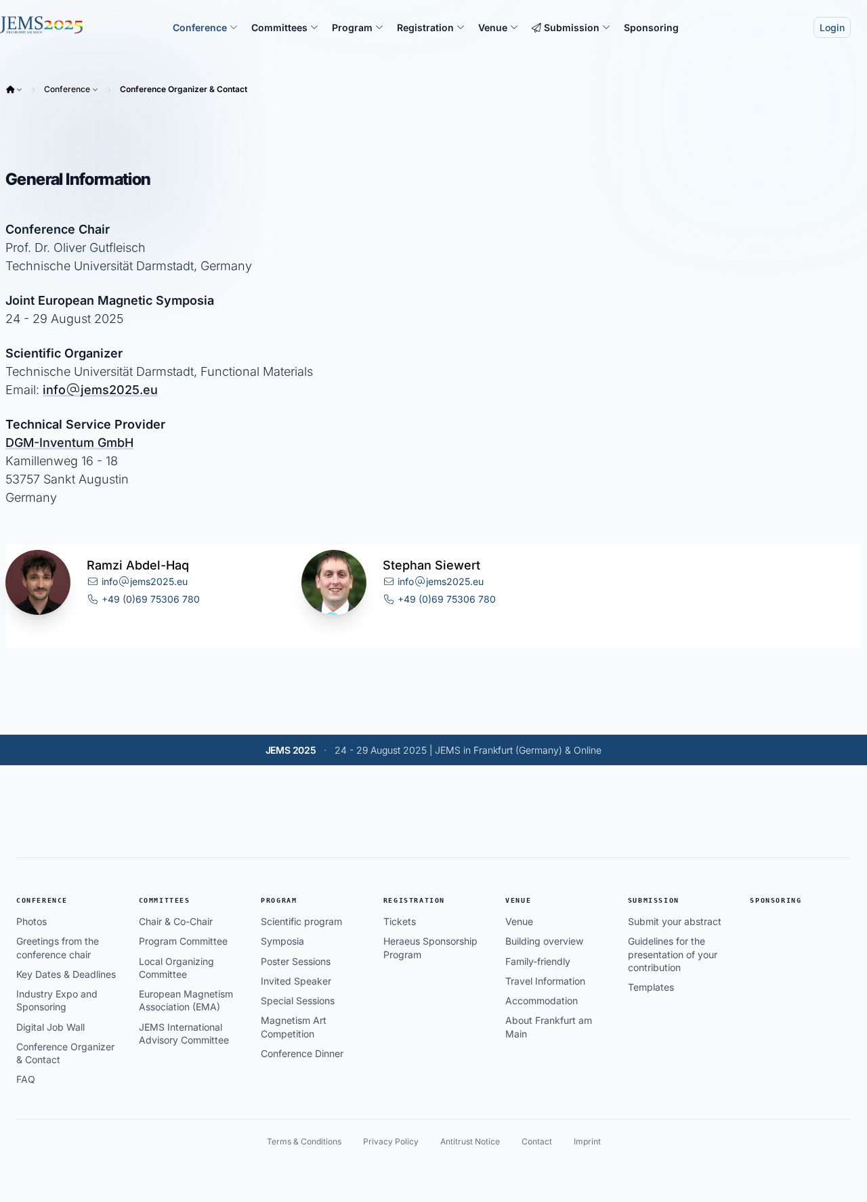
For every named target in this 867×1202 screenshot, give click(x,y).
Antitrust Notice (470, 1141)
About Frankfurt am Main (548, 1026)
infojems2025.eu (100, 390)
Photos (31, 921)
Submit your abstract (674, 921)
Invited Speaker (296, 981)
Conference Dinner (302, 1053)
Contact (537, 1141)
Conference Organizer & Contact (183, 89)
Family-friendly (537, 961)
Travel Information (545, 981)
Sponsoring (775, 900)
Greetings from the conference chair (57, 947)
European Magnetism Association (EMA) (186, 1000)
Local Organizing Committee (176, 968)
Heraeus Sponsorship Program (430, 947)
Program (279, 900)
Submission (653, 900)
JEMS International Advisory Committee (184, 1033)
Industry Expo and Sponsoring (57, 1000)
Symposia (282, 941)
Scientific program (301, 921)
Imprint (587, 1141)
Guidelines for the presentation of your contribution (672, 954)
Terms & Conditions (304, 1141)
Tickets (399, 921)
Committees (164, 900)
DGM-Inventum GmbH (69, 442)
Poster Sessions (296, 961)
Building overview (544, 941)
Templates (651, 987)
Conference (67, 89)
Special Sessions (298, 1000)
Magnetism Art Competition (293, 1026)
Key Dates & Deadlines (66, 974)
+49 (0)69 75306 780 (149, 599)
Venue (518, 900)
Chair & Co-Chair (176, 921)
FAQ (25, 1079)
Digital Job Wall (50, 1027)
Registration (414, 900)
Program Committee (183, 941)
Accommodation (541, 1000)
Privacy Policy (391, 1141)
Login (832, 27)
